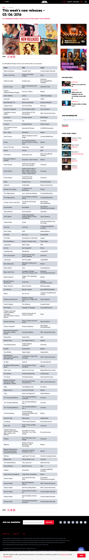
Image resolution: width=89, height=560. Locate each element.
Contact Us (6, 533)
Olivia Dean (74, 147)
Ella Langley (74, 140)
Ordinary (74, 166)
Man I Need (75, 145)
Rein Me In (75, 152)
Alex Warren (75, 167)
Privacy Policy (7, 556)
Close (81, 555)
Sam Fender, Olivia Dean (77, 154)
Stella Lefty (74, 161)
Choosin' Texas (76, 138)
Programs (76, 1)
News (81, 1)
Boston (74, 159)
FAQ (24, 533)
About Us (16, 533)
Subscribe (65, 125)
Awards (69, 1)
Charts (64, 1)
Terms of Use (65, 554)
